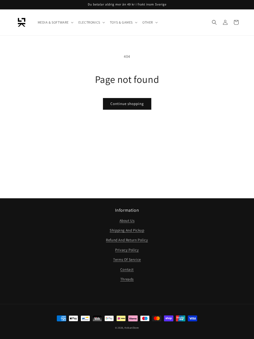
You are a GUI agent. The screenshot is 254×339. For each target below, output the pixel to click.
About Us (127, 220)
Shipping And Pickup (127, 230)
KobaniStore (132, 327)
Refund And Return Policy (127, 239)
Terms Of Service (127, 259)
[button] (55, 22)
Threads (127, 279)
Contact (127, 269)
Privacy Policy (127, 249)
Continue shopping (127, 103)
